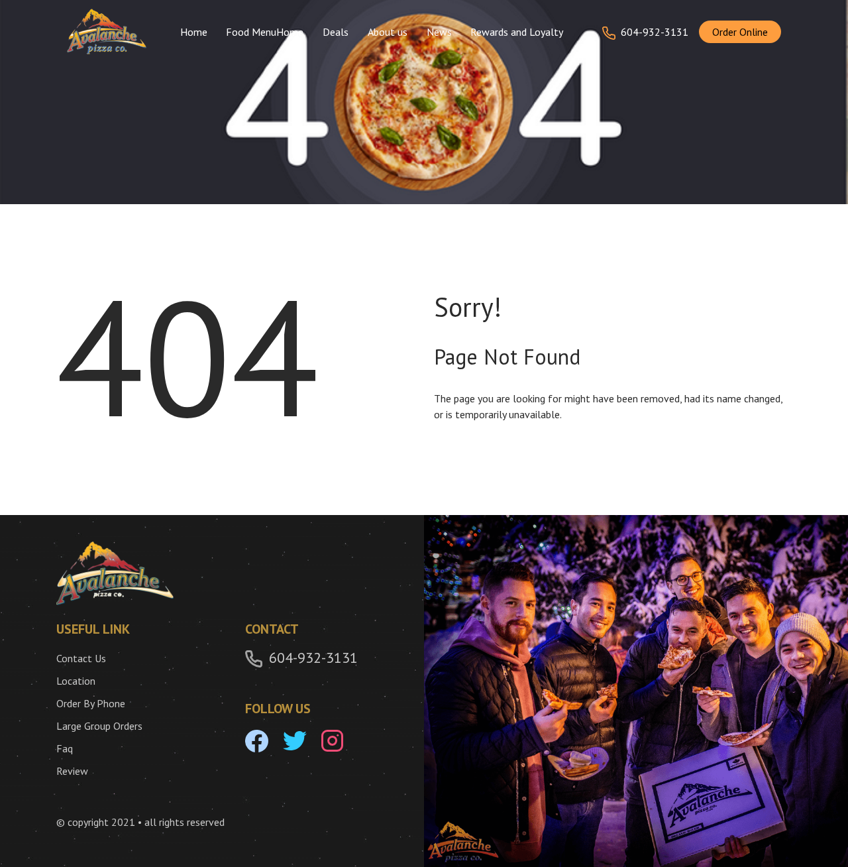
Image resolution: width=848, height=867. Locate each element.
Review (72, 771)
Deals (335, 31)
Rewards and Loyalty (516, 31)
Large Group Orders (99, 725)
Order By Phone (90, 703)
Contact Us (81, 658)
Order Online (740, 31)
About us (387, 31)
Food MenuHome (264, 31)
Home (193, 31)
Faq (64, 748)
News (439, 31)
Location (75, 680)
